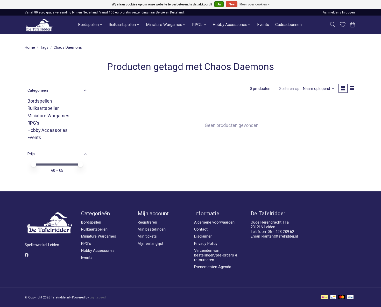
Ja (219, 4)
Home (30, 47)
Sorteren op (289, 88)
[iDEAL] (324, 297)
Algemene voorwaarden (214, 222)
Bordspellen (39, 101)
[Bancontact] (333, 297)
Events (263, 24)
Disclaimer (203, 236)
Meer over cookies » (254, 4)
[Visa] (350, 297)
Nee (232, 4)
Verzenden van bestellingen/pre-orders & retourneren (215, 255)
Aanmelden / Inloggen (339, 12)
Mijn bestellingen (152, 229)
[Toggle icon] (332, 24)
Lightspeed (98, 297)
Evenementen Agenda (212, 267)
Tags (44, 47)
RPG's (33, 123)
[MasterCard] (341, 297)
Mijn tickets (147, 236)
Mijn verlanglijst (150, 243)
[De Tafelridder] (39, 25)
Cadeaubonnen (288, 24)
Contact (201, 229)
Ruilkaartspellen (43, 108)
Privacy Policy (205, 243)
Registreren (147, 222)
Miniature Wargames (48, 115)
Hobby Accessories (47, 130)
